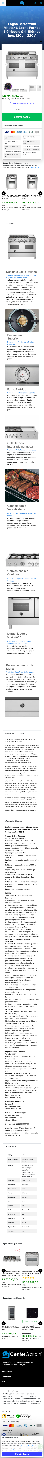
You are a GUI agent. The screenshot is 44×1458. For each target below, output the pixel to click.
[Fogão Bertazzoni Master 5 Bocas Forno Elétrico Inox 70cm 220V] (12, 182)
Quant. (18, 109)
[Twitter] (9, 1391)
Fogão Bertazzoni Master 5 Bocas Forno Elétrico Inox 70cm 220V (11, 196)
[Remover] (25, 109)
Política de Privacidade (28, 1446)
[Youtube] (17, 1391)
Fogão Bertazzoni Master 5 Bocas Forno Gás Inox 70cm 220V (31, 196)
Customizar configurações (22, 1450)
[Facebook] (5, 1391)
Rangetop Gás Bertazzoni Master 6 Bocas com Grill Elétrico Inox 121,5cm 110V (11, 1273)
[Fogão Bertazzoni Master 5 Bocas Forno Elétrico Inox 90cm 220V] (32, 1258)
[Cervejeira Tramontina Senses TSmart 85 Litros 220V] (12, 1313)
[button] (41, 3)
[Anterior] (6, 65)
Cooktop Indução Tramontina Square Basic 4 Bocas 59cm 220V (31, 1327)
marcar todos (34, 167)
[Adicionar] (39, 109)
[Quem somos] (22, 1354)
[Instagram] (13, 1391)
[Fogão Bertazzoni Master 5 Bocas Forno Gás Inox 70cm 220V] (32, 182)
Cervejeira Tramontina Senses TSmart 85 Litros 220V (10, 1327)
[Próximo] (38, 65)
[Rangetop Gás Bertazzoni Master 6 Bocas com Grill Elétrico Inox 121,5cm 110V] (12, 1258)
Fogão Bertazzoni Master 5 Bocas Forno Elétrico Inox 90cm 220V (31, 1273)
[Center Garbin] (22, 3)
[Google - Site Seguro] (23, 1416)
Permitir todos (22, 1454)
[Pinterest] (21, 1391)
